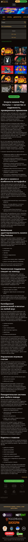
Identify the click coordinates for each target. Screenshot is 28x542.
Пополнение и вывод (9, 506)
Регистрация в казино (14, 481)
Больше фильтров (6, 41)
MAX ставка (13, 34)
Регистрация (23, 1)
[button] (9, 13)
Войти (17, 1)
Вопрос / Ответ (20, 506)
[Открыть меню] (14, 5)
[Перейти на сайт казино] (4, 2)
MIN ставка (14, 37)
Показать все (14, 96)
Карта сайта (14, 508)
